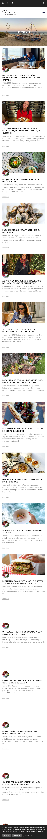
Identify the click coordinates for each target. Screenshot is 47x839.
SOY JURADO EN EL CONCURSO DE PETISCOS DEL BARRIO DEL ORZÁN (18, 330)
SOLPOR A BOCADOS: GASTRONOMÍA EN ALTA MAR (22, 531)
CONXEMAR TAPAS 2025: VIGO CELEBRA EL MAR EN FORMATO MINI (22, 429)
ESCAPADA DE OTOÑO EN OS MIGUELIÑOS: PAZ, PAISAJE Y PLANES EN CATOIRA (22, 381)
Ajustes (27, 835)
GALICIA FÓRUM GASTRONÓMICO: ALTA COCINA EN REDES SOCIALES (21, 783)
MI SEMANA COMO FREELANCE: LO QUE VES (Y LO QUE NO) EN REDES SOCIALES (22, 582)
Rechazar (17, 835)
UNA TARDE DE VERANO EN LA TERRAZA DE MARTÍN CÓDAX (22, 480)
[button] (43, 3)
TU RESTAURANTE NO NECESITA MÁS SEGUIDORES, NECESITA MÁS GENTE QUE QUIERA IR (21, 130)
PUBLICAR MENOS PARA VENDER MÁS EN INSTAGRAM (21, 231)
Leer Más (5, 95)
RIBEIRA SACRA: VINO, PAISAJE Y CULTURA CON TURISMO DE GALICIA (22, 681)
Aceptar (6, 835)
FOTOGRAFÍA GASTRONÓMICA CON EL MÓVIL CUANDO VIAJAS (20, 732)
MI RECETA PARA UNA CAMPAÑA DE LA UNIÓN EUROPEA (20, 180)
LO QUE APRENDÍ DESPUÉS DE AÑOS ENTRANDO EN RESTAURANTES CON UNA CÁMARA (21, 77)
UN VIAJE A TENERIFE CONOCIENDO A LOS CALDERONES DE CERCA (22, 633)
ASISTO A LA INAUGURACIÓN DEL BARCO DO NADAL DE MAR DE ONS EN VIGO (21, 282)
